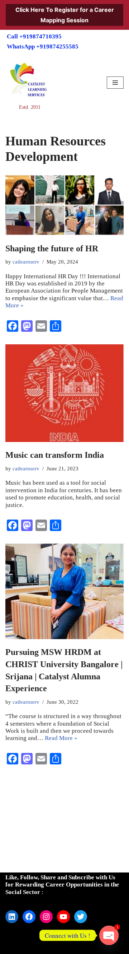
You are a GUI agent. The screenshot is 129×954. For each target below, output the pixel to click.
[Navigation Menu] (115, 82)
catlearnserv (26, 262)
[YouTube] (63, 916)
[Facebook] (29, 916)
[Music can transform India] (64, 393)
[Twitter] (80, 916)
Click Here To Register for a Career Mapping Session (64, 15)
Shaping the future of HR (51, 248)
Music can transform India (54, 455)
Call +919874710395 (34, 36)
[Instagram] (46, 916)
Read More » (61, 738)
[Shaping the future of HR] (64, 205)
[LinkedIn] (11, 916)
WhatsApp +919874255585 (42, 46)
